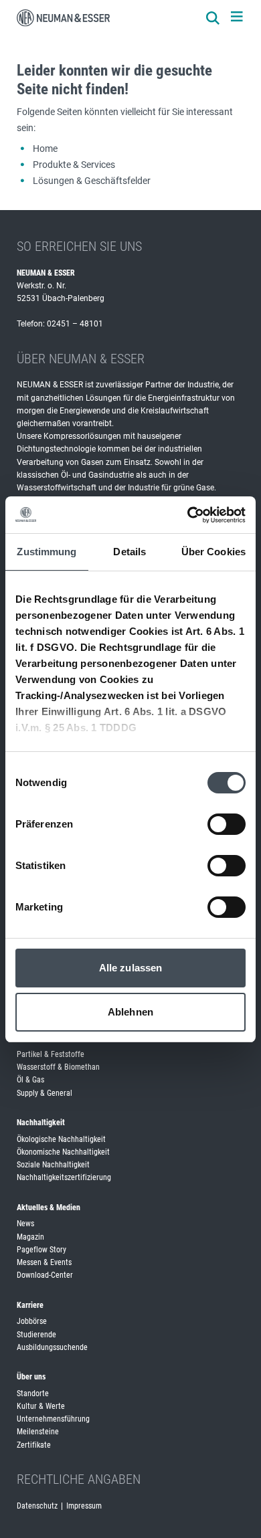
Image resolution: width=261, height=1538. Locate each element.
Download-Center (45, 1275)
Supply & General (44, 1093)
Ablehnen (130, 1012)
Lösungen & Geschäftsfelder (92, 180)
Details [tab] (129, 551)
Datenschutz (37, 1506)
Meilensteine (38, 1431)
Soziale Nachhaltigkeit (53, 1164)
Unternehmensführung (53, 1419)
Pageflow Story (41, 1249)
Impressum (84, 1506)
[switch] (226, 824)
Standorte (33, 1393)
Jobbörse (32, 1321)
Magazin (30, 1237)
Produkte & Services (74, 164)
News (25, 1223)
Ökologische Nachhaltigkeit (61, 1139)
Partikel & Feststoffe (50, 1054)
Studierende (36, 1334)
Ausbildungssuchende (52, 1347)
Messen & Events (44, 1262)
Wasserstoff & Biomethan (58, 1067)
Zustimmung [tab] (46, 551)
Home (45, 148)
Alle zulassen (130, 967)
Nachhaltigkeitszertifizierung (64, 1177)
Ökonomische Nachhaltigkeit (63, 1152)
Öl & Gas (30, 1079)
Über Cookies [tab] (213, 551)
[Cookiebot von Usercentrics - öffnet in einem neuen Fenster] (188, 515)
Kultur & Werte (41, 1406)
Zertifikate (34, 1445)
